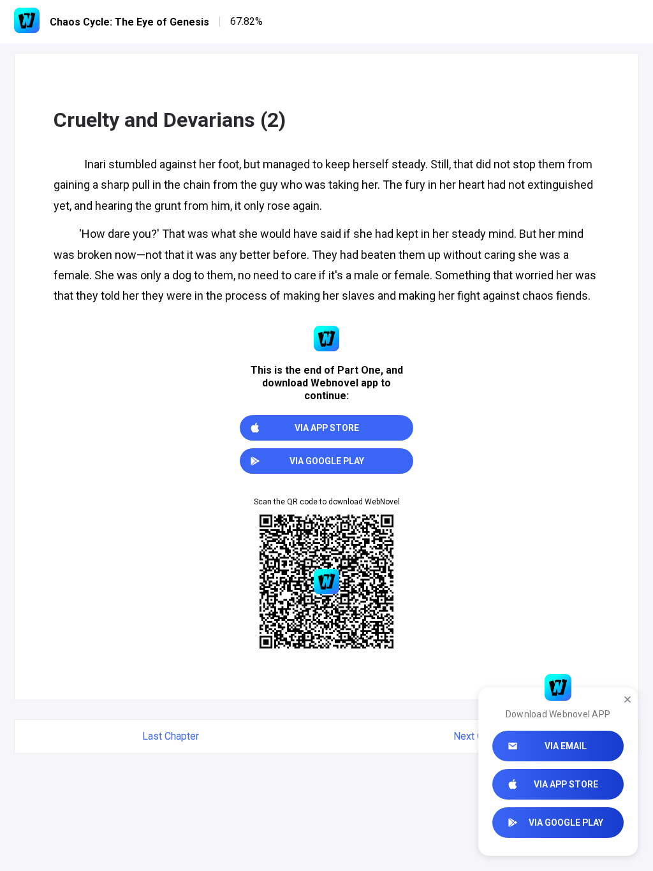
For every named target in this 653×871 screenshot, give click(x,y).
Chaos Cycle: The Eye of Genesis (129, 22)
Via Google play (566, 822)
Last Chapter (170, 736)
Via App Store (566, 784)
